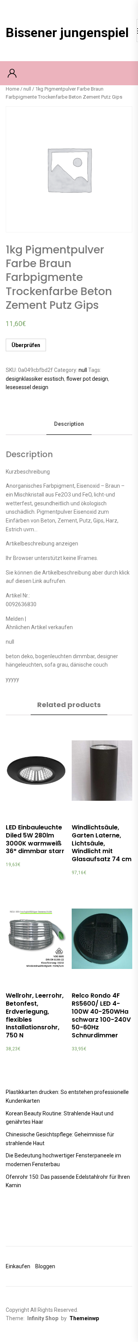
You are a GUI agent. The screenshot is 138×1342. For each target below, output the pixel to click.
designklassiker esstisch (35, 379)
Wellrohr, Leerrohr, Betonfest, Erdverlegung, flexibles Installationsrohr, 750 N (35, 1015)
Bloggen (45, 1266)
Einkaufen (18, 1266)
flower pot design (87, 379)
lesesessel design (27, 387)
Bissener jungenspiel (67, 32)
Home (12, 89)
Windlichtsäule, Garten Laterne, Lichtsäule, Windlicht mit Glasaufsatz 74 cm (101, 843)
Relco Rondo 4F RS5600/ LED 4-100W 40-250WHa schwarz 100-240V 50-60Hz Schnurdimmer (101, 1015)
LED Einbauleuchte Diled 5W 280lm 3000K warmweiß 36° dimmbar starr (35, 839)
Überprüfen (26, 345)
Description (69, 424)
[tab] (69, 424)
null (27, 89)
